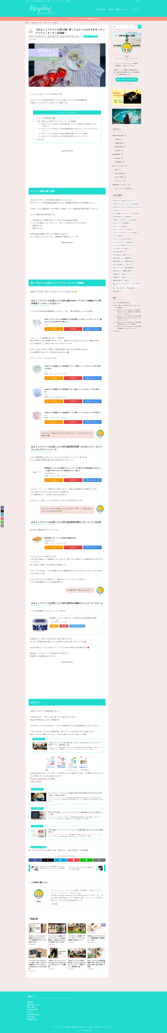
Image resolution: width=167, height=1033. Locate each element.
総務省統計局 (31, 1019)
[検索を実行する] (139, 27)
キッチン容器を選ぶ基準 (46, 118)
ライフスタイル (121, 166)
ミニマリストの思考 (120, 245)
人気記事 (96, 1027)
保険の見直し (117, 258)
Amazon (54, 626)
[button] (35, 860)
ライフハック (120, 181)
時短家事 (116, 274)
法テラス (30, 1012)
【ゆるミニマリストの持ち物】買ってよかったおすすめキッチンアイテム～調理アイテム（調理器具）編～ (75, 744)
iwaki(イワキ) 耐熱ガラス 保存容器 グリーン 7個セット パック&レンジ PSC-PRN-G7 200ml (72, 367)
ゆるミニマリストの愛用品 (90, 36)
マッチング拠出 (118, 236)
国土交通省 (31, 1007)
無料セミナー (127, 277)
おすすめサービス (133, 207)
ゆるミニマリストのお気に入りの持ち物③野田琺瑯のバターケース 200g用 (64, 133)
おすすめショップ (119, 210)
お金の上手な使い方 (73, 850)
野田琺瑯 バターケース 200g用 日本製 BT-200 (60, 538)
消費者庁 (30, 1002)
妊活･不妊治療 (120, 173)
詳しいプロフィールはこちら (126, 79)
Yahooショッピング (77, 626)
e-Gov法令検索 (32, 1009)
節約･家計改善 (120, 135)
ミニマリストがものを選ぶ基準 (122, 239)
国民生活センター (33, 1004)
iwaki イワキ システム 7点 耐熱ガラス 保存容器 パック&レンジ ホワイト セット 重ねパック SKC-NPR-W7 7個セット (73, 320)
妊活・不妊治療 (118, 264)
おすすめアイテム (119, 207)
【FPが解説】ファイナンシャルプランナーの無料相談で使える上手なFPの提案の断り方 (75, 831)
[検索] (140, 1)
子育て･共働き (120, 177)
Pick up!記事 (135, 204)
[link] (53, 904)
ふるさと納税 (133, 220)
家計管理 (119, 150)
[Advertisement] (67, 165)
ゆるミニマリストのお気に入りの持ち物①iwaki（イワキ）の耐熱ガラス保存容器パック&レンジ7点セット (129, 312)
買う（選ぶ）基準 (119, 288)
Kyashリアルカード (128, 200)
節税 (127, 280)
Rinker (57, 620)
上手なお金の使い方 (119, 251)
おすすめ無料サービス (120, 213)
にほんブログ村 (35, 781)
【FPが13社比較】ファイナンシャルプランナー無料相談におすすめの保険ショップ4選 (75, 813)
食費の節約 (117, 291)
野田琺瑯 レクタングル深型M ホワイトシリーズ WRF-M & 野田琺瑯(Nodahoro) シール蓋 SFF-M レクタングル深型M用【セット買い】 (73, 469)
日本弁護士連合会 (33, 1014)
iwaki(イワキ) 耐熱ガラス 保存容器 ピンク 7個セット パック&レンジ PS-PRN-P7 (72, 412)
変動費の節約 (120, 143)
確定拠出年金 (117, 280)
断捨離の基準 (127, 271)
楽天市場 (64, 626)
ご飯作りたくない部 (119, 220)
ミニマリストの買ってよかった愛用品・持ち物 (43, 850)
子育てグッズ (117, 267)
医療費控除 (129, 258)
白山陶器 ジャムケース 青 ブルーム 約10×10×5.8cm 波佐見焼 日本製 (73, 618)
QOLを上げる (61, 850)
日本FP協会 (31, 1017)
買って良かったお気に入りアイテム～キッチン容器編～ (57, 121)
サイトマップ (57, 1027)
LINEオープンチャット (120, 204)
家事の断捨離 (84, 850)
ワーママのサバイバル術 (121, 248)
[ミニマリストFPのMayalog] (41, 9)
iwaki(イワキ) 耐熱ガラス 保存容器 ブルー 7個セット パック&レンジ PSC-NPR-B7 (72, 390)
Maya (39, 901)
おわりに (41, 139)
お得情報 (128, 216)
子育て (129, 264)
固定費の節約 (120, 147)
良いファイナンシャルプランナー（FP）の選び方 (126, 284)
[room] (56, 904)
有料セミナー (127, 274)
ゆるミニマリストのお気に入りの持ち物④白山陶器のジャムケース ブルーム (65, 136)
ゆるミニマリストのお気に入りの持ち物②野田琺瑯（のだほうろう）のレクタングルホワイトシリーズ (129, 318)
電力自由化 (131, 288)
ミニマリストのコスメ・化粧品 (122, 242)
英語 (118, 169)
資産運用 (119, 154)
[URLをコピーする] (99, 860)
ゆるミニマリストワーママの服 (122, 229)
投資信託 (119, 158)
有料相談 (116, 277)
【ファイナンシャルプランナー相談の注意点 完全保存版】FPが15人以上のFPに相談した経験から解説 (75, 794)
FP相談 (118, 139)
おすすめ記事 (134, 213)
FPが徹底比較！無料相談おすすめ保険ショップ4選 (77, 1027)
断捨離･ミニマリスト (122, 184)
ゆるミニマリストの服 (120, 226)
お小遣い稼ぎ (117, 216)
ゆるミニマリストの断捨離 (121, 223)
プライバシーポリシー (107, 1027)
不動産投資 (119, 162)
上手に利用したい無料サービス (122, 255)
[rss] (137, 1)
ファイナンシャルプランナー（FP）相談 (125, 232)
